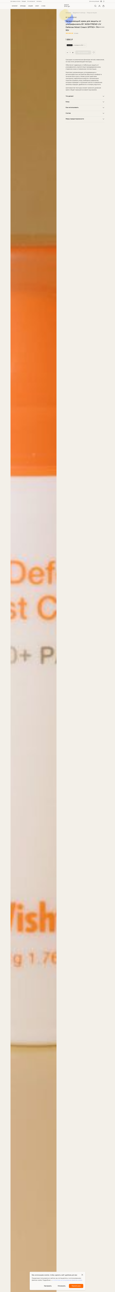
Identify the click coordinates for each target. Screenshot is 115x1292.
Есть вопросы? (31, 1)
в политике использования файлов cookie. (67, 1280)
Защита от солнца (79, 13)
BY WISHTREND (71, 17)
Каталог (68, 13)
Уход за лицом (92, 13)
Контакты (39, 1)
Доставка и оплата (15, 1)
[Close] (82, 1275)
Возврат (24, 1)
